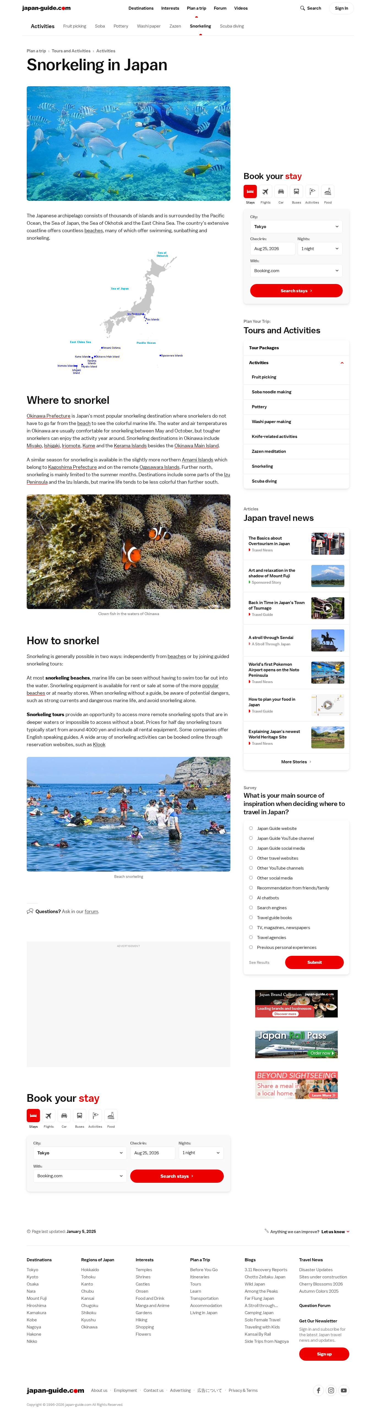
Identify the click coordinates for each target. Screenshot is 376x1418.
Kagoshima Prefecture (72, 467)
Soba (100, 26)
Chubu (87, 1291)
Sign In (341, 8)
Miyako (34, 445)
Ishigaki (52, 445)
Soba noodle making (271, 392)
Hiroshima (36, 1305)
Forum (220, 8)
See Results (259, 962)
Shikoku (88, 1313)
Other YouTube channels (280, 868)
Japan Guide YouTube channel (285, 838)
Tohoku (88, 1277)
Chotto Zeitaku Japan (265, 1277)
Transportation (204, 1298)
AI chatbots (268, 898)
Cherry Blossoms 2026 (321, 1284)
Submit (314, 962)
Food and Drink (150, 1298)
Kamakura (36, 1313)
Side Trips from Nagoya (267, 1341)
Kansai (87, 1298)
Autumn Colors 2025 (319, 1291)
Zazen (175, 26)
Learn (195, 1291)
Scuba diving (232, 26)
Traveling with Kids (262, 1327)
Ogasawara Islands (159, 467)
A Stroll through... (261, 1305)
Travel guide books (274, 918)
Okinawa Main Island (197, 445)
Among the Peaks (261, 1291)
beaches (94, 230)
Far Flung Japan (259, 1298)
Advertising (180, 1390)
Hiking (141, 1320)
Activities (105, 51)
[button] (342, 363)
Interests (170, 8)
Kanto (87, 1284)
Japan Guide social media (281, 848)
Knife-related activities (274, 436)
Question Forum (315, 1305)
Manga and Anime (153, 1305)
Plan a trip (196, 8)
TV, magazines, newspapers (283, 927)
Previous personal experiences (287, 947)
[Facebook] (318, 1390)
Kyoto (32, 1277)
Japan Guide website (277, 828)
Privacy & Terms (243, 1390)
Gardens (144, 1313)
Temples (144, 1270)
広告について (209, 1390)
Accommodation (206, 1305)
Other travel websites (277, 858)
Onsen (142, 1291)
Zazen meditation (269, 451)
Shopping (145, 1327)
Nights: (185, 1143)
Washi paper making (271, 421)
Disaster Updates (316, 1270)
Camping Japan (259, 1313)
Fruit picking (74, 26)
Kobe (32, 1320)
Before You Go (204, 1270)
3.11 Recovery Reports (266, 1270)
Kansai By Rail (258, 1334)
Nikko (32, 1341)
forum (91, 911)
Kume (89, 445)
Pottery (121, 26)
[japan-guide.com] (46, 8)
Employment (125, 1390)
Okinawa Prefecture (48, 416)
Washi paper (149, 26)
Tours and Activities (71, 51)
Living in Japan (203, 1313)
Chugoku (89, 1305)
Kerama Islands (130, 445)
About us (99, 1390)
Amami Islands (197, 459)
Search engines (272, 908)
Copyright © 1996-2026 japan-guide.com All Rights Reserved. (75, 1404)
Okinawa (89, 1327)
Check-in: (138, 1143)
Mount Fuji (37, 1298)
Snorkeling (200, 26)
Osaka (33, 1284)
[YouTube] (343, 1390)
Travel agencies (271, 937)
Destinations (141, 8)
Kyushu (88, 1320)
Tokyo (32, 1270)
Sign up (324, 1354)
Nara (31, 1291)
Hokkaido (90, 1270)
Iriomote (71, 445)
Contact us (154, 1390)
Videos (241, 8)
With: (37, 1166)
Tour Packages (264, 347)
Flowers (143, 1334)
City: (37, 1143)
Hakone (34, 1334)
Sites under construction (323, 1277)
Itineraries (199, 1277)
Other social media (275, 878)
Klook (99, 744)
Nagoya (34, 1327)
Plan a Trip (200, 1260)
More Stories (294, 762)
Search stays (174, 1176)
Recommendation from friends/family (293, 888)
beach (84, 423)
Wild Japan (255, 1284)
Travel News (311, 1260)
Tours (195, 1284)
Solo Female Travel (262, 1320)
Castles (143, 1284)
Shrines (143, 1277)
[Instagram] (331, 1390)
